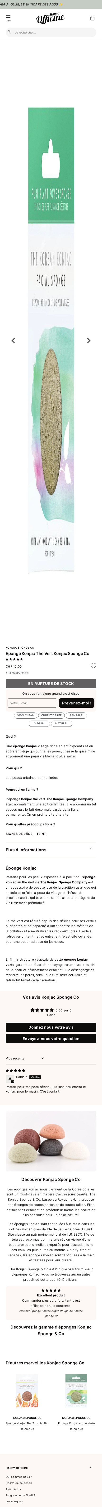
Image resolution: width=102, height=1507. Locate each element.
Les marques (14, 1501)
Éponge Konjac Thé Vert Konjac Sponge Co (47, 653)
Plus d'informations (26, 849)
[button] (14, 659)
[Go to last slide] (13, 340)
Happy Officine (17, 1468)
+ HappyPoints (17, 672)
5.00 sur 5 (63, 1010)
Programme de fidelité (20, 1495)
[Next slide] (88, 340)
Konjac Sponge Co (20, 647)
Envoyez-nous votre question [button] (51, 1038)
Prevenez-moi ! (76, 703)
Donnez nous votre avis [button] (51, 1027)
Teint (41, 834)
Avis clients (13, 1489)
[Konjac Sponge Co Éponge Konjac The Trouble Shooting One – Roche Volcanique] (27, 1411)
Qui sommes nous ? (19, 1476)
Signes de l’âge (19, 834)
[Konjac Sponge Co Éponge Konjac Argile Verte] (76, 1411)
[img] (15, 1071)
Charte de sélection (19, 1483)
